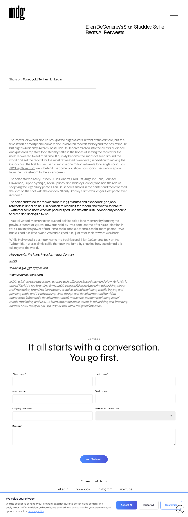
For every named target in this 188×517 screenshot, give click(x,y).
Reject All (148, 505)
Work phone (101, 391)
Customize (171, 505)
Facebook (30, 79)
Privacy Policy (36, 511)
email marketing (72, 298)
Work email (19, 391)
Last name (101, 374)
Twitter (43, 79)
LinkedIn (56, 79)
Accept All (126, 505)
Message (17, 425)
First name (19, 374)
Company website (22, 408)
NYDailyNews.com (22, 168)
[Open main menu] (174, 18)
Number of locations (107, 408)
